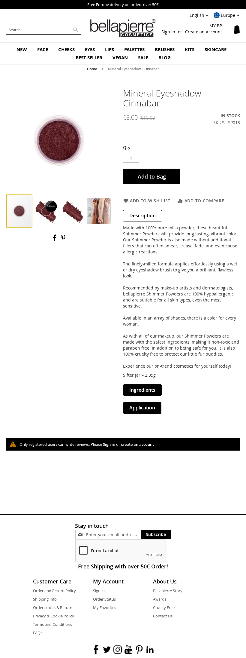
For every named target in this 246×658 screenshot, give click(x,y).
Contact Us (162, 616)
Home (92, 68)
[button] (226, 15)
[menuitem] (22, 49)
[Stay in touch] (113, 534)
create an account (137, 444)
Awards (159, 599)
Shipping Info (45, 599)
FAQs (37, 632)
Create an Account (203, 32)
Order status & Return (52, 607)
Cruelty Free (164, 607)
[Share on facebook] (55, 240)
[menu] (123, 53)
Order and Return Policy (54, 590)
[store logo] (123, 28)
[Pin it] (63, 240)
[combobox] (43, 30)
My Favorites (104, 607)
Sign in (109, 444)
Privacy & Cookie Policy (53, 616)
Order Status (104, 599)
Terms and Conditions (52, 624)
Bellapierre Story (167, 590)
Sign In (168, 32)
